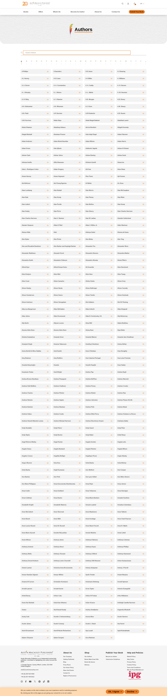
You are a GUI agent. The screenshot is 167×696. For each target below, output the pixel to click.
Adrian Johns (58, 155)
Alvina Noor (90, 330)
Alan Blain (120, 197)
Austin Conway (59, 623)
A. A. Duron (26, 85)
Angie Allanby (122, 456)
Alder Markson (122, 225)
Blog (64, 662)
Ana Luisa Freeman (123, 358)
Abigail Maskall (27, 134)
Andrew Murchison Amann (95, 421)
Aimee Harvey (26, 176)
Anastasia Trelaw (27, 372)
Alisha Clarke (90, 281)
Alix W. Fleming (122, 302)
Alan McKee (90, 204)
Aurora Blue (90, 616)
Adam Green (26, 148)
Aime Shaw (121, 169)
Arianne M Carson (28, 582)
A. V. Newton (58, 99)
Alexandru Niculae (92, 260)
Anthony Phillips (123, 547)
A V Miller (89, 78)
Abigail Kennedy (123, 127)
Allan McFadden (59, 309)
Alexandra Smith (27, 260)
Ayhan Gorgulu (59, 637)
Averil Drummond (28, 630)
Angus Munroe (27, 463)
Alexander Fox (90, 246)
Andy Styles (26, 435)
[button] (134, 3)
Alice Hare (89, 274)
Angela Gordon (91, 442)
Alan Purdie (58, 204)
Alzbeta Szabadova (28, 337)
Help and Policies (135, 653)
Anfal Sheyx (121, 435)
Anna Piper (89, 484)
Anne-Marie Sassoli (28, 533)
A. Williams (121, 78)
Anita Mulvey (121, 463)
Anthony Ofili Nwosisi (93, 561)
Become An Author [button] (78, 12)
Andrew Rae (121, 393)
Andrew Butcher (27, 407)
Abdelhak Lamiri (122, 120)
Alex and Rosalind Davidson (31, 246)
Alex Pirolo (57, 239)
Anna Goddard (59, 491)
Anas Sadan (121, 365)
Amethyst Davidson (92, 344)
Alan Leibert (26, 204)
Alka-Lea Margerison (29, 309)
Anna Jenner (121, 484)
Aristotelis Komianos (61, 582)
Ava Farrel (120, 623)
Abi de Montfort (91, 127)
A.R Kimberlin (90, 113)
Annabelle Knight (27, 505)
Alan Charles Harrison (124, 211)
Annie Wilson (26, 540)
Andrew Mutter (91, 393)
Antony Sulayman (92, 568)
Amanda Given (59, 337)
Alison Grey (121, 281)
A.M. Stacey (121, 106)
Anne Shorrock (59, 512)
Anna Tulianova (91, 491)
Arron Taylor (90, 588)
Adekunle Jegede (91, 148)
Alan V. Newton (59, 218)
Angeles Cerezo (27, 456)
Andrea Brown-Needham (30, 379)
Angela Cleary (26, 449)
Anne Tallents (122, 512)
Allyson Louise (59, 323)
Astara (24, 609)
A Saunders (57, 71)
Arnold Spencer (122, 582)
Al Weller (89, 183)
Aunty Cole (25, 616)
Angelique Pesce (91, 456)
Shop (87, 653)
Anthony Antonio (27, 547)
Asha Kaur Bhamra (60, 602)
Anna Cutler (26, 491)
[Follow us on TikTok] (44, 681)
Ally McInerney (122, 316)
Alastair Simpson (27, 225)
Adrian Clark (26, 155)
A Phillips (25, 71)
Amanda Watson (91, 337)
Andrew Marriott (123, 379)
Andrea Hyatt (121, 372)
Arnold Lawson (27, 588)
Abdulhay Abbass (60, 127)
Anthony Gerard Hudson (30, 561)
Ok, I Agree (113, 691)
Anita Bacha (90, 463)
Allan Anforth (90, 309)
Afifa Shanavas (59, 162)
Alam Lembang (27, 190)
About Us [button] (98, 12)
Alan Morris (89, 190)
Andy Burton (58, 435)
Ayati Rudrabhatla (123, 630)
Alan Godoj (25, 211)
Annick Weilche (91, 533)
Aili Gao (88, 169)
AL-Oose (120, 183)
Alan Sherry (90, 211)
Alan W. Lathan (91, 218)
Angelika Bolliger (59, 456)
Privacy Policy (131, 662)
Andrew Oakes (27, 414)
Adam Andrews (27, 141)
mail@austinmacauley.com (29, 669)
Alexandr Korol (59, 253)
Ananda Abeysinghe (28, 365)
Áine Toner (89, 176)
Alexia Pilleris (122, 260)
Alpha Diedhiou (122, 323)
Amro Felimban (91, 351)
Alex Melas (89, 239)
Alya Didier (121, 330)
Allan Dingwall (122, 309)
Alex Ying (120, 239)
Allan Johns (26, 316)
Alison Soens (58, 295)
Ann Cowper (121, 470)
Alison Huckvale (122, 295)
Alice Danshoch (122, 267)
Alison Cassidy (122, 288)
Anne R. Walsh (122, 526)
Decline (130, 691)
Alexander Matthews (29, 253)
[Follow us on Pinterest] (39, 681)
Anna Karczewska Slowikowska (64, 484)
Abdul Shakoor (27, 127)
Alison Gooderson (28, 295)
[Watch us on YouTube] (30, 681)
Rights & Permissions (69, 676)
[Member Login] (128, 3)
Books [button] (25, 12)
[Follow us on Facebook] (26, 681)
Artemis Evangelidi (123, 588)
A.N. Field (25, 113)
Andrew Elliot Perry (92, 414)
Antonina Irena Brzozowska (63, 568)
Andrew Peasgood (60, 379)
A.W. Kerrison (26, 120)
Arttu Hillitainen (122, 596)
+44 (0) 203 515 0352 (27, 674)
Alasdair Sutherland (124, 218)
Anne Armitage (91, 519)
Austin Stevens (122, 616)
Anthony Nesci (59, 547)
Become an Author (111, 656)
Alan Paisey (89, 197)
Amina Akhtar (122, 344)
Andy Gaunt (90, 428)
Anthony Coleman (123, 540)
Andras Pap (89, 372)
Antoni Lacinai (27, 568)
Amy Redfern (58, 358)
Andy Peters (58, 428)
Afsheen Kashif (91, 162)
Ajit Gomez (121, 176)
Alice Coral (25, 281)
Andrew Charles (27, 393)
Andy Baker (89, 435)
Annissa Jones (59, 540)
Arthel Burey (26, 596)
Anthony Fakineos (92, 540)
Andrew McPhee (91, 379)
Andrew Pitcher (59, 393)
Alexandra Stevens (92, 253)
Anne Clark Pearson (124, 519)
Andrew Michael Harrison (62, 421)
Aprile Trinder (90, 574)
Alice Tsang (121, 274)
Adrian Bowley (90, 155)
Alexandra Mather (123, 253)
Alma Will (89, 323)
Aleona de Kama (122, 232)
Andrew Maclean (59, 407)
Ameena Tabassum (60, 344)
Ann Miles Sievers (123, 477)
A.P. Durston (58, 113)
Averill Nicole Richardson (62, 630)
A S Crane (57, 78)
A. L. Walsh (89, 92)
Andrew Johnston (92, 400)
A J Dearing (121, 71)
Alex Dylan (25, 239)
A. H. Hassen (121, 85)
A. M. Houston (122, 92)
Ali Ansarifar (90, 267)
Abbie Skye (57, 120)
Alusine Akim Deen (28, 330)
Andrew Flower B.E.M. (125, 400)
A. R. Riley (25, 99)
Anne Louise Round (28, 526)
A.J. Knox (89, 106)
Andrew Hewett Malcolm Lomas (32, 421)
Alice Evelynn (26, 274)
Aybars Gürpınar (27, 637)
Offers (40, 12)
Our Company (67, 656)
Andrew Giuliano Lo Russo (126, 414)
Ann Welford (90, 470)
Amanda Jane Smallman (125, 337)
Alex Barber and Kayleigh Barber (65, 246)
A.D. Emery (121, 99)
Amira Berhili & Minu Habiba (31, 351)
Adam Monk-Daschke (61, 141)
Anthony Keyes (91, 547)
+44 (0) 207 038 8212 (27, 676)
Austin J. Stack (91, 623)
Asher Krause (90, 602)
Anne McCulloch (27, 512)
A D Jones (89, 71)
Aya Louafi (89, 630)
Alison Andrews (27, 302)
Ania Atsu (57, 463)
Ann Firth (57, 477)
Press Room (67, 665)
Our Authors (88, 656)
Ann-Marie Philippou (29, 484)
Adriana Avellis (27, 162)
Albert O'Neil (58, 225)
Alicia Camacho (59, 281)
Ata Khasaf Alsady (60, 609)
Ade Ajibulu (57, 148)
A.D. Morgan (90, 99)
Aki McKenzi (26, 183)
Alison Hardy (58, 288)
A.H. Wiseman (58, 106)
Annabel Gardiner (123, 498)
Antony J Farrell (122, 568)
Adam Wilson (90, 141)
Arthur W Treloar (91, 596)
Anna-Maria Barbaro (92, 498)
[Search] (123, 3)
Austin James (26, 623)
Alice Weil (57, 274)
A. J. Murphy (26, 92)
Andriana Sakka (122, 421)
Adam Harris (121, 141)
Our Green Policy (68, 667)
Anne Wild (57, 519)
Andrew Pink (90, 407)
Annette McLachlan (60, 533)
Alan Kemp (57, 197)
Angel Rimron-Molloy (29, 442)
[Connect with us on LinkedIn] (48, 681)
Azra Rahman (90, 637)
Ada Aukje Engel (91, 134)
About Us (67, 653)
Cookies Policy (131, 665)
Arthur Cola (58, 596)
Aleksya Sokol (90, 232)
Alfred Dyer (25, 267)
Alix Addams (90, 302)
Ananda (56, 365)
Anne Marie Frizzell (92, 526)
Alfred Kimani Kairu (60, 267)
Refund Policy (131, 656)
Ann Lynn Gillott (91, 477)
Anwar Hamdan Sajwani (30, 574)
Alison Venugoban (60, 302)
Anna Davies (58, 498)
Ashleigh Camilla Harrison (126, 602)
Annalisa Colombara (124, 505)
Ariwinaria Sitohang (92, 582)
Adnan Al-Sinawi (123, 148)
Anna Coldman (27, 498)
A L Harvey (25, 78)
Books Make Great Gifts (92, 659)
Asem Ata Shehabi (28, 602)
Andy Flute (121, 428)
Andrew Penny (90, 386)
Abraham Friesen (59, 134)
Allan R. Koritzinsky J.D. (94, 316)
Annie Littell (121, 533)
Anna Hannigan (122, 491)
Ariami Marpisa (122, 574)
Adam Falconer (122, 134)
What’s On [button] (56, 12)
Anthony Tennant (59, 554)
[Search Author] (22, 53)
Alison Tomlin (90, 295)
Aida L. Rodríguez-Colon (30, 169)
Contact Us (116, 12)
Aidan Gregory (59, 169)
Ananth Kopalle (91, 365)
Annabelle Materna (60, 505)
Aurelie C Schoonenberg (62, 616)
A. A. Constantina (59, 85)
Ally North (25, 323)
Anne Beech (26, 519)
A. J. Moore (57, 92)
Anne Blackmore (91, 512)
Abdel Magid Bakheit (93, 120)
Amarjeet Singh (27, 344)
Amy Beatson (26, 358)
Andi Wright (58, 372)
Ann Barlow (26, 477)
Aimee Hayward (59, 176)
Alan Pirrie (57, 211)
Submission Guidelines (113, 659)
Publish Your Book (114, 653)
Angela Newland (59, 449)
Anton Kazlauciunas (124, 561)
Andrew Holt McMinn (29, 386)
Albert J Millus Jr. (91, 225)
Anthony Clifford (91, 554)
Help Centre (130, 659)
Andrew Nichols (27, 400)
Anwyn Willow (58, 574)
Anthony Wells (27, 554)
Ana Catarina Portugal (93, 358)
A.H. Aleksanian (27, 106)
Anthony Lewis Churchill (62, 561)
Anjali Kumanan (59, 470)
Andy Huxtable (27, 428)
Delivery (87, 665)
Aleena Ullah (26, 232)
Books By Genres (90, 662)
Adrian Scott (121, 155)
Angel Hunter (58, 442)
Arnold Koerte (58, 588)
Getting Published (68, 659)
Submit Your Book (137, 12)
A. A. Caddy (89, 85)
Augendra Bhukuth (123, 609)
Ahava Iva (120, 162)
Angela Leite (121, 442)
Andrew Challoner (60, 386)
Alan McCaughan (123, 190)
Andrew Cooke (59, 414)
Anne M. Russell (59, 526)
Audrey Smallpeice (92, 609)
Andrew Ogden (59, 400)
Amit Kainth (58, 351)
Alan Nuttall (58, 190)
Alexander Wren (122, 246)
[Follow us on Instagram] (22, 681)
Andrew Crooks (122, 386)
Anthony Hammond (124, 554)
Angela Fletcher (91, 449)
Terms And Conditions (134, 667)
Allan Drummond (59, 316)
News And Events (68, 670)
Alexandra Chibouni (60, 260)
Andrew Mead (122, 407)
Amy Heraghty (122, 351)
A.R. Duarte (121, 113)
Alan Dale (25, 197)
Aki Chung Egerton (60, 183)
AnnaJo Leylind (91, 505)
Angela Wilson (122, 449)
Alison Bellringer (91, 288)
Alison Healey (26, 288)
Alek (55, 232)
